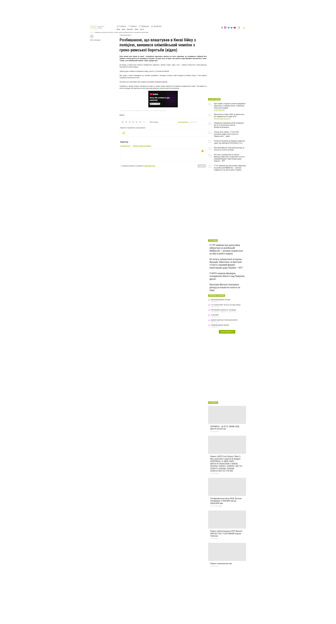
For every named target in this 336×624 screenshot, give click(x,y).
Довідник (145, 26)
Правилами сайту (150, 166)
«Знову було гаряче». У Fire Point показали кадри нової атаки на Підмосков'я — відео (226, 134)
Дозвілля (157, 26)
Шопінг (123, 29)
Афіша (118, 29)
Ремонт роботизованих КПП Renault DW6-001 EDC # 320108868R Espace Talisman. (226, 533)
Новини (133, 26)
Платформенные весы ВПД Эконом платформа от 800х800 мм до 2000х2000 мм (225, 500)
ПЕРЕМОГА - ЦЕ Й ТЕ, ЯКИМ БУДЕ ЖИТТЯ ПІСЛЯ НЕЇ (224, 427)
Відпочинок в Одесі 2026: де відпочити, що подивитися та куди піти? (229, 115)
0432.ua (122, 115)
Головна (122, 26)
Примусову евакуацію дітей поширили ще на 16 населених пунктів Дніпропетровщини (229, 125)
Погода (142, 29)
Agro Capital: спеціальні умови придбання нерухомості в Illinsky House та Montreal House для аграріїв (229, 106)
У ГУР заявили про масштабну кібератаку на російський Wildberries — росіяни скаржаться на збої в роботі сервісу (230, 168)
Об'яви (136, 29)
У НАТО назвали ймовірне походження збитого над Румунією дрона (227, 276)
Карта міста (130, 29)
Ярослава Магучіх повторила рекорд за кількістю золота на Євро (229, 149)
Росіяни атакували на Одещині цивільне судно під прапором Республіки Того (229, 142)
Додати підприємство (227, 332)
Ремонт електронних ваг (221, 563)
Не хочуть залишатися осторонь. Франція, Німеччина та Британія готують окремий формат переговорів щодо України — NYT (229, 158)
